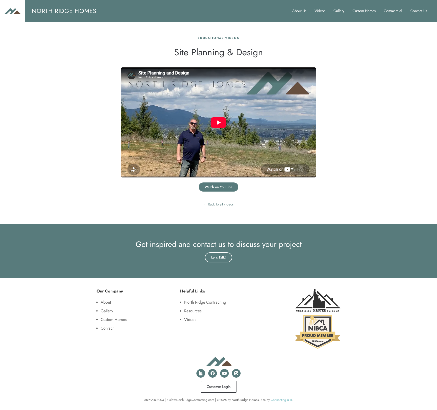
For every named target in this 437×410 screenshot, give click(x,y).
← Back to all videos (219, 204)
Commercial (393, 10)
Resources (192, 311)
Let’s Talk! (218, 257)
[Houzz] (200, 373)
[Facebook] (212, 373)
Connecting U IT (281, 399)
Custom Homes (364, 10)
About (106, 302)
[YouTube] (224, 373)
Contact (107, 328)
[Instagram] (236, 373)
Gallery (338, 10)
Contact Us (418, 10)
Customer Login (219, 386)
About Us (299, 10)
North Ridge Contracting (205, 302)
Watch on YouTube (218, 187)
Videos (320, 10)
